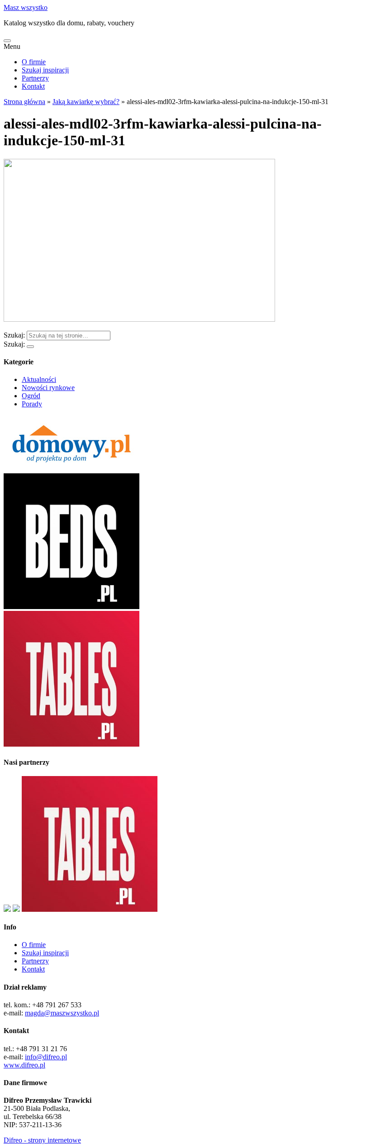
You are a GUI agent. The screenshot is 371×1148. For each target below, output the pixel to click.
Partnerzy (35, 78)
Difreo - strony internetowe (42, 1140)
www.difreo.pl (24, 1065)
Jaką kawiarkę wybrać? (85, 101)
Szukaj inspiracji (45, 70)
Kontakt (33, 86)
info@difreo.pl (46, 1057)
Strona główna (24, 101)
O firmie (34, 62)
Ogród (31, 396)
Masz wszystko (26, 7)
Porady (32, 404)
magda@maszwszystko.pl (62, 1013)
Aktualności (39, 379)
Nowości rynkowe (48, 387)
